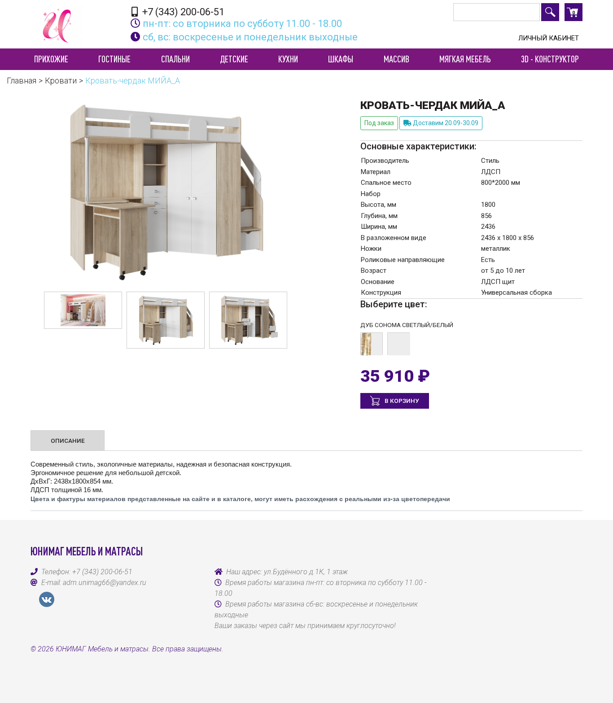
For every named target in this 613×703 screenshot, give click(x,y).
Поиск (550, 12)
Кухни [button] (288, 58)
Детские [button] (234, 58)
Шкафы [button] (340, 58)
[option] (83, 310)
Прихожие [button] (51, 58)
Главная (21, 80)
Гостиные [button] (114, 58)
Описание (68, 440)
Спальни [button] (175, 58)
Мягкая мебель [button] (465, 58)
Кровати (61, 80)
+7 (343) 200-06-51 (182, 12)
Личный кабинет (548, 38)
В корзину (401, 400)
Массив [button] (396, 58)
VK (46, 599)
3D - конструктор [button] (550, 58)
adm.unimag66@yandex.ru (104, 582)
